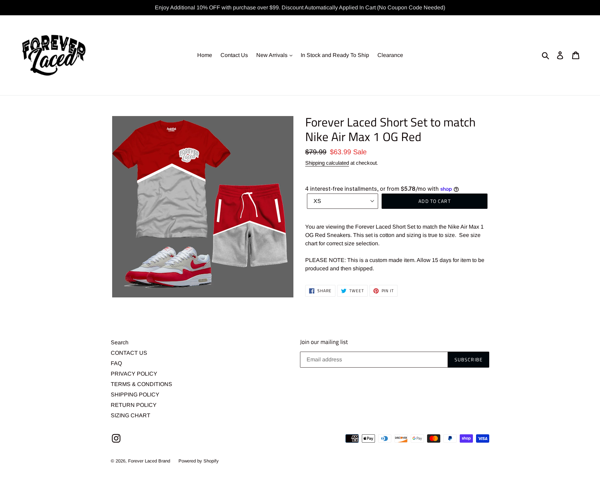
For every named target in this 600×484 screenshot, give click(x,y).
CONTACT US (129, 353)
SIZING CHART (130, 415)
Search (119, 342)
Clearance (390, 55)
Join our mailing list (324, 341)
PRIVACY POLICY (134, 374)
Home (204, 55)
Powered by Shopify (198, 461)
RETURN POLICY (134, 405)
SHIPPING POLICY (135, 394)
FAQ (116, 363)
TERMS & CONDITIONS (141, 384)
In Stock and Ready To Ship (335, 55)
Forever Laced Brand (149, 461)
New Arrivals (272, 55)
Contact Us (234, 55)
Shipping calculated (327, 163)
